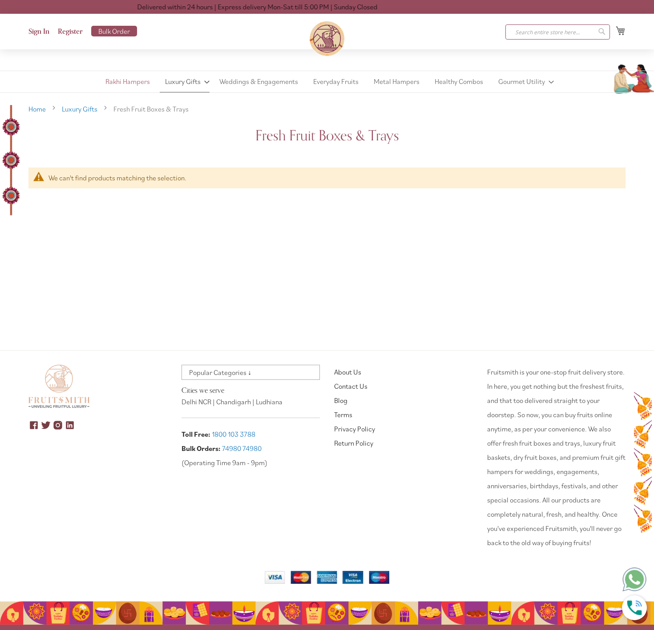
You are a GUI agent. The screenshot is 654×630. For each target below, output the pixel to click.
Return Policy (353, 443)
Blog (340, 400)
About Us (347, 371)
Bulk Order (114, 31)
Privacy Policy (354, 428)
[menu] (327, 81)
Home (37, 108)
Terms (343, 414)
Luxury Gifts (80, 108)
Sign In (38, 31)
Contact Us (350, 386)
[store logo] (327, 38)
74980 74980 (242, 448)
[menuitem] (127, 81)
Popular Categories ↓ (220, 372)
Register (70, 31)
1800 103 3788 (233, 434)
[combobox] (557, 32)
